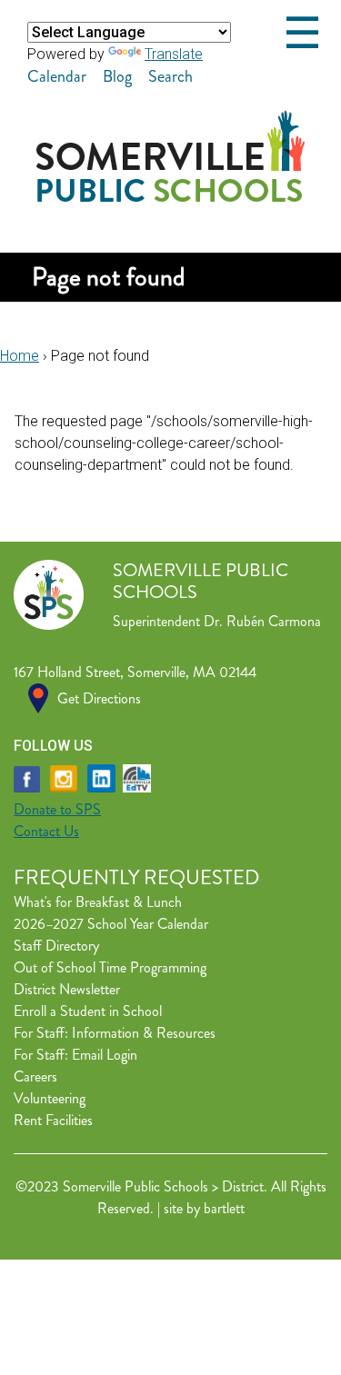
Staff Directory (56, 945)
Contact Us (46, 831)
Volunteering (49, 1098)
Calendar (56, 76)
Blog (117, 76)
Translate (174, 54)
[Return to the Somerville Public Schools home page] (170, 196)
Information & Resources (144, 1032)
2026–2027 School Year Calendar (111, 923)
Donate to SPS (57, 809)
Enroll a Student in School (88, 1011)
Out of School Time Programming (110, 967)
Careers (35, 1076)
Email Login (104, 1054)
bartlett (224, 1208)
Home (19, 355)
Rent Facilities (53, 1120)
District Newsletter (67, 989)
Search (170, 76)
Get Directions (99, 698)
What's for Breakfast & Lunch (98, 902)
